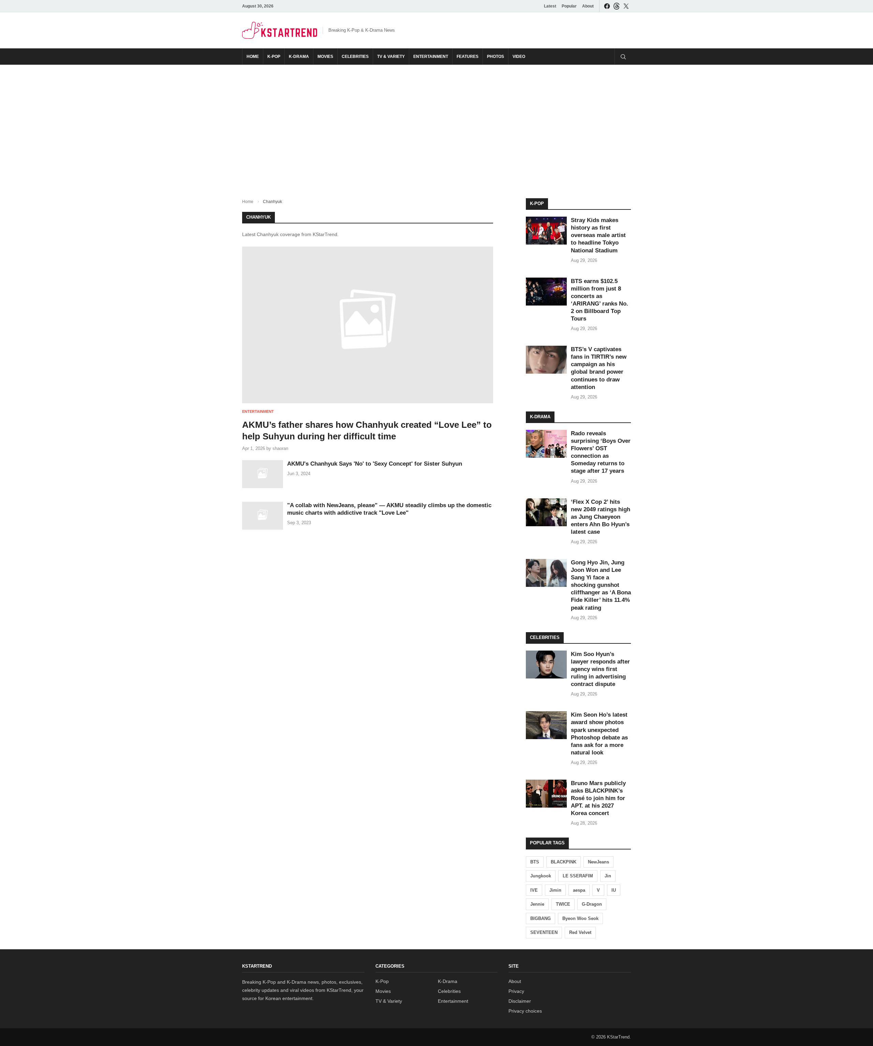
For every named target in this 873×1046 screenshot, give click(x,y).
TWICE (563, 904)
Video (519, 56)
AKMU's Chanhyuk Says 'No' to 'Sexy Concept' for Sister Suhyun (374, 463)
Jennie (537, 904)
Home (253, 56)
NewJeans (598, 861)
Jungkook (540, 875)
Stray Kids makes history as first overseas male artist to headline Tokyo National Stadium (598, 235)
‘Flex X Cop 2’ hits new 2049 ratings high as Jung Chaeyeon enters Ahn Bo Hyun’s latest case (600, 517)
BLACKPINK (563, 861)
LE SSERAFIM (578, 875)
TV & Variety (391, 56)
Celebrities (355, 56)
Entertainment (430, 56)
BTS (534, 861)
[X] (626, 6)
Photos (495, 56)
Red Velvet (580, 932)
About (588, 6)
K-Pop (273, 56)
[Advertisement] (436, 126)
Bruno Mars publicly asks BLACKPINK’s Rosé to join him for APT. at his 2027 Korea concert (598, 798)
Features (467, 56)
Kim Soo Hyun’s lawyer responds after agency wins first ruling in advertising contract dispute (600, 669)
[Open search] (623, 56)
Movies (325, 56)
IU (613, 890)
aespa (579, 890)
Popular (569, 6)
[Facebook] (607, 6)
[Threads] (616, 6)
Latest (550, 6)
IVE (534, 890)
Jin (608, 875)
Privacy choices (525, 1011)
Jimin (555, 890)
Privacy (516, 991)
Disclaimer (519, 1001)
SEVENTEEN (544, 932)
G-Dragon (592, 904)
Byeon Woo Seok (580, 918)
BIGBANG (540, 918)
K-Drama (299, 56)
